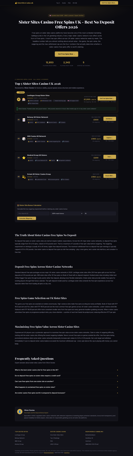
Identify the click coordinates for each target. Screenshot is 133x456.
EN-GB (75, 3)
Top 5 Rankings (54, 438)
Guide (64, 3)
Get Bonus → (110, 118)
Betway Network (20, 438)
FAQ (69, 3)
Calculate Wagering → (26, 218)
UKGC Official (54, 444)
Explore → (110, 137)
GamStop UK (89, 438)
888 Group (18, 441)
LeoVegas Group (20, 435)
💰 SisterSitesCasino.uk (24, 3)
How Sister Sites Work (56, 435)
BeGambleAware (90, 435)
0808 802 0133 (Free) (91, 444)
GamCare (88, 441)
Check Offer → (109, 175)
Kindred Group (19, 444)
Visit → (110, 157)
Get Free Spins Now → (109, 3)
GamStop (67, 452)
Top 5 (58, 3)
